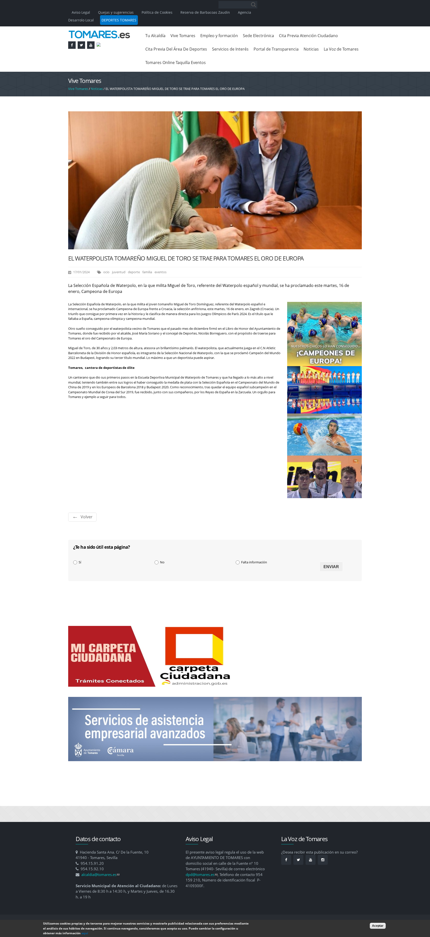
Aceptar (377, 926)
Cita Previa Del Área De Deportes (176, 49)
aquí (84, 933)
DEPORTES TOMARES (119, 20)
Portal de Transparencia (276, 49)
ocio (106, 272)
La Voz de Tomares (341, 49)
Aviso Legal (81, 12)
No (162, 562)
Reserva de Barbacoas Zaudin (205, 12)
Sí (80, 562)
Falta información (254, 562)
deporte (134, 272)
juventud (118, 272)
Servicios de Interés (230, 49)
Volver (87, 517)
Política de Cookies (157, 12)
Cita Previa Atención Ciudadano (308, 35)
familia (147, 272)
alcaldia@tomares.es (100, 874)
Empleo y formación (219, 35)
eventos (160, 272)
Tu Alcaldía (155, 35)
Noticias (311, 49)
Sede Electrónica (258, 35)
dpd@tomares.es (201, 874)
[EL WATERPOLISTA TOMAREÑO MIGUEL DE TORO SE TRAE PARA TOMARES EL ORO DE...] (215, 247)
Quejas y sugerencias (116, 12)
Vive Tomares (182, 35)
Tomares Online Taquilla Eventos (175, 62)
